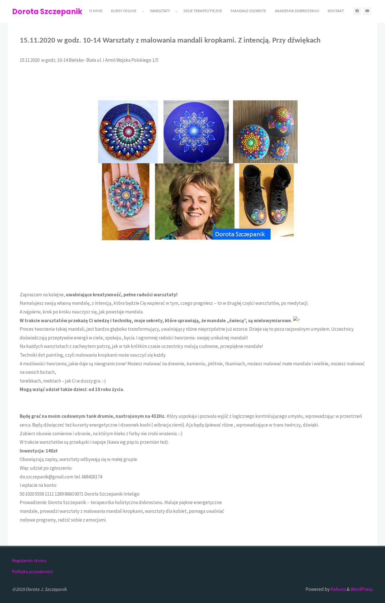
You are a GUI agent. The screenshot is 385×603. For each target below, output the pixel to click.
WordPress (361, 589)
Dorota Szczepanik (47, 11)
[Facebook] (357, 11)
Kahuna (338, 589)
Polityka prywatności (32, 571)
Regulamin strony (29, 560)
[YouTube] (367, 11)
